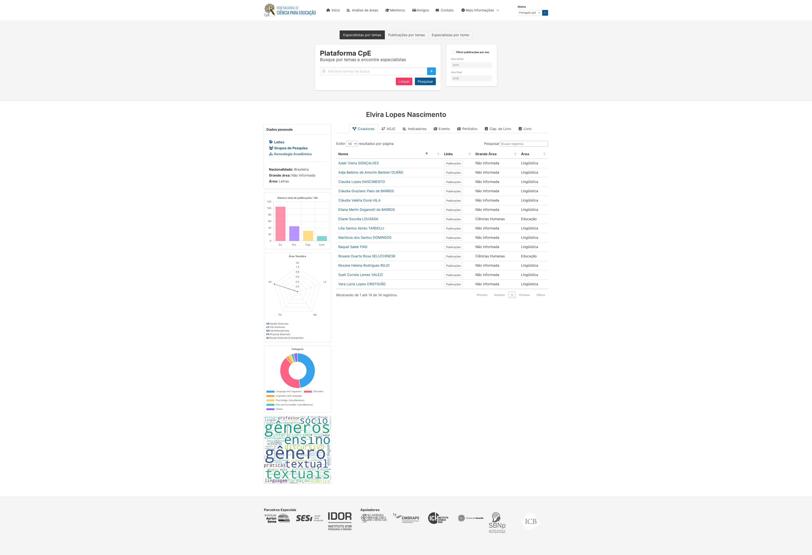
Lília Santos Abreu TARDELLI (361, 228)
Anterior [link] (499, 295)
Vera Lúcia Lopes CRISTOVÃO (362, 284)
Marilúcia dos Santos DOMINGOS (364, 237)
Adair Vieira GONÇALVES (358, 163)
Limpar (404, 81)
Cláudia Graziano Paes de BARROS (366, 191)
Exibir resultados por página (365, 143)
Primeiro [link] (482, 295)
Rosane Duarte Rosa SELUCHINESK (366, 256)
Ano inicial (457, 58)
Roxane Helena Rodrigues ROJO (364, 265)
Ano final (456, 72)
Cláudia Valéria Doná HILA (359, 200)
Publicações (453, 163)
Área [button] (525, 154)
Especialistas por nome (450, 35)
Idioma (522, 6)
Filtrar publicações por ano (472, 52)
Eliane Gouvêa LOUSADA (358, 219)
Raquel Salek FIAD (353, 247)
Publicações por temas (406, 35)
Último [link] (540, 295)
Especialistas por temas (362, 35)
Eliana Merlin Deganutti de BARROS (366, 209)
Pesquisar (425, 81)
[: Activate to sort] (436, 154)
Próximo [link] (524, 295)
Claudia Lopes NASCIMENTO (361, 182)
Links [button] (448, 154)
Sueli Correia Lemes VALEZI (360, 275)
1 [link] (512, 295)
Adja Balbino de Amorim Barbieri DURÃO (370, 172)
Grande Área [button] (486, 154)
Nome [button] (343, 154)
